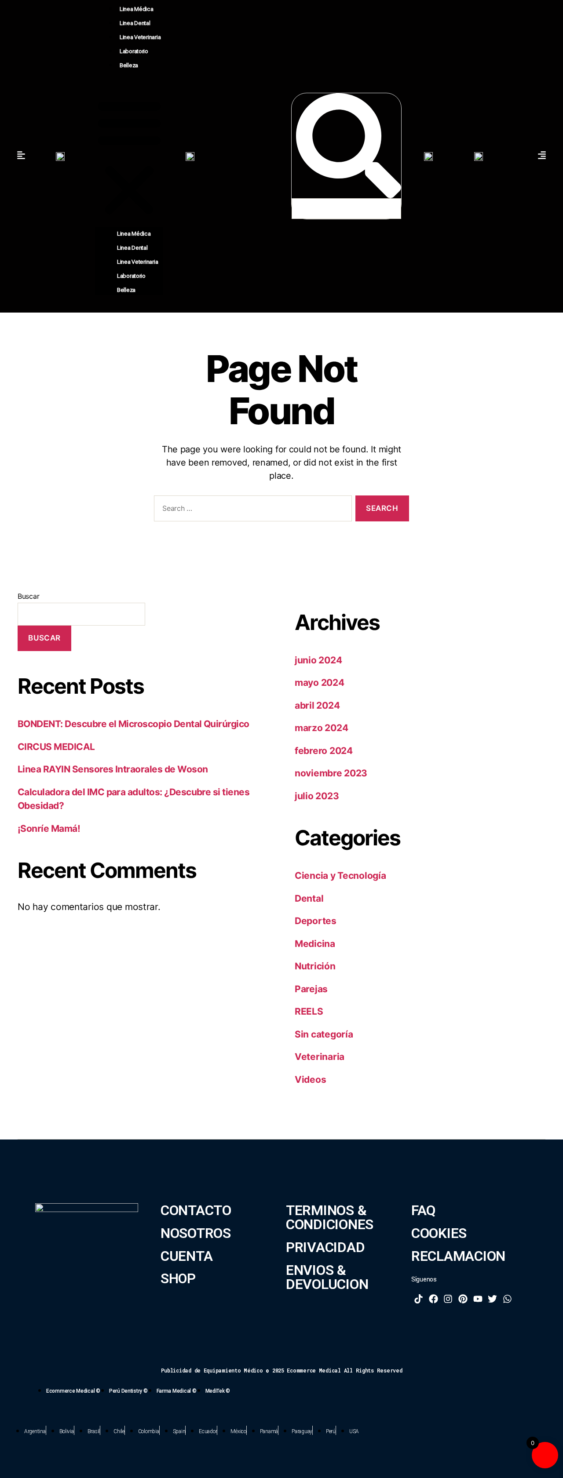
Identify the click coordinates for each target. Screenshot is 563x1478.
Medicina (315, 943)
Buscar (28, 596)
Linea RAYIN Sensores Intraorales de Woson (113, 769)
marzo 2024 (321, 727)
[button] (129, 156)
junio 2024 (318, 660)
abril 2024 (317, 705)
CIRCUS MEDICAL (56, 746)
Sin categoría (324, 1034)
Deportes (315, 920)
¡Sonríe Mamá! (49, 828)
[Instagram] (448, 1298)
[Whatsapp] (507, 1298)
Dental (309, 898)
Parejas (311, 988)
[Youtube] (477, 1298)
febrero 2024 (324, 750)
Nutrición (315, 966)
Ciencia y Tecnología (340, 875)
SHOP (178, 1278)
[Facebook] (433, 1298)
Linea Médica (137, 9)
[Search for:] (251, 510)
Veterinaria (319, 1056)
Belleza (129, 65)
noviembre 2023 (331, 773)
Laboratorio (134, 51)
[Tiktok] (418, 1298)
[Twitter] (492, 1298)
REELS (309, 1011)
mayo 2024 (319, 682)
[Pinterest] (463, 1298)
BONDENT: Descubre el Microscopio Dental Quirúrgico (133, 723)
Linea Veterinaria (140, 37)
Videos (310, 1079)
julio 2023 (317, 795)
